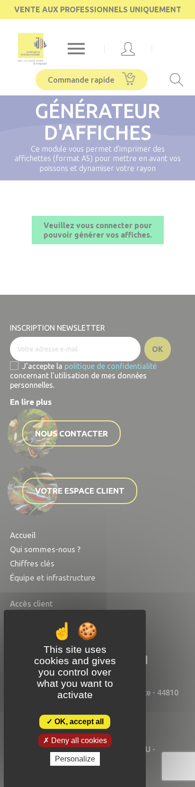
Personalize (75, 759)
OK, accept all (78, 722)
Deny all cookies (78, 740)
